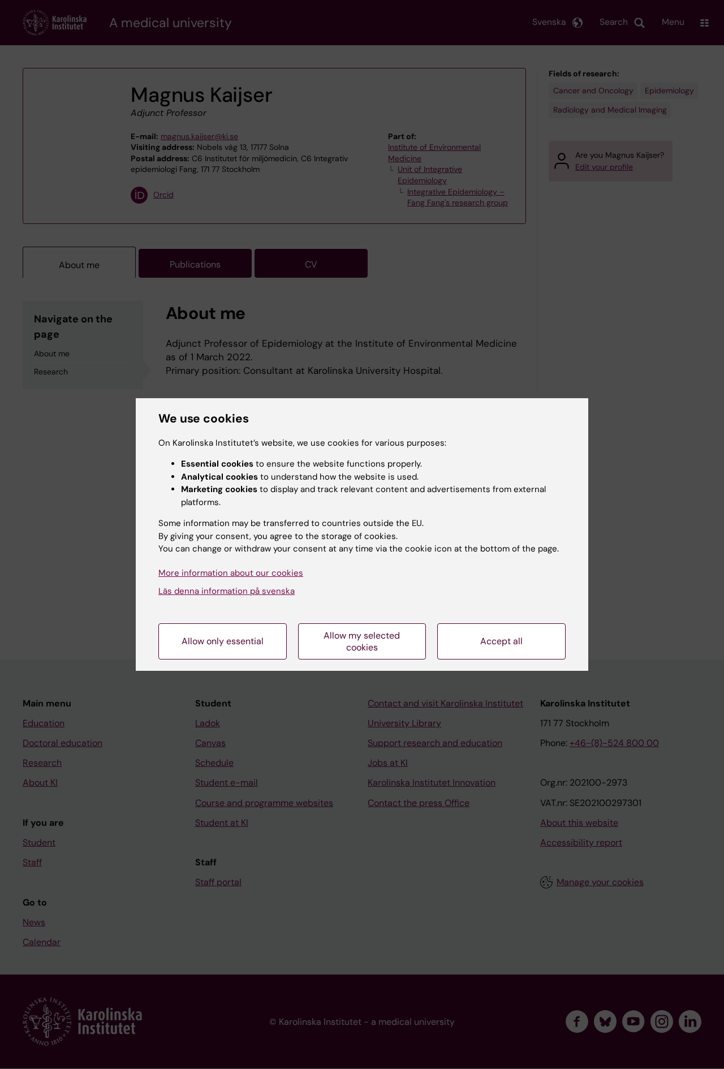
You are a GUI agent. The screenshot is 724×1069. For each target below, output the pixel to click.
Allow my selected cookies (362, 641)
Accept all (501, 641)
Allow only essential (223, 641)
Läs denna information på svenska (226, 591)
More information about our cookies (230, 573)
